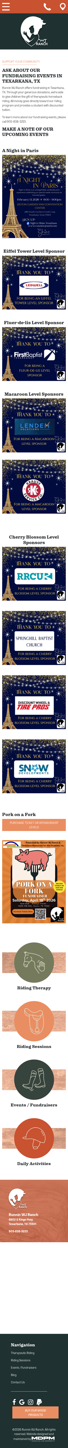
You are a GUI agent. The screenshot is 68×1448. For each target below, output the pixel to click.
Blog (14, 1375)
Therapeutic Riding (22, 1353)
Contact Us (18, 1382)
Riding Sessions (20, 1360)
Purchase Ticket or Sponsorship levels (34, 825)
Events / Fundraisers (23, 1367)
